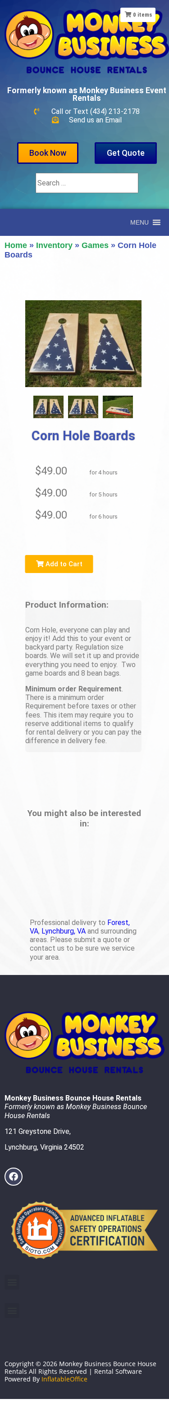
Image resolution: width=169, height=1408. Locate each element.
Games (95, 245)
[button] (139, 222)
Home (16, 245)
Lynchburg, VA (63, 931)
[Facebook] (14, 1177)
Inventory (54, 245)
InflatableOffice (64, 1379)
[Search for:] (87, 183)
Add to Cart (63, 564)
